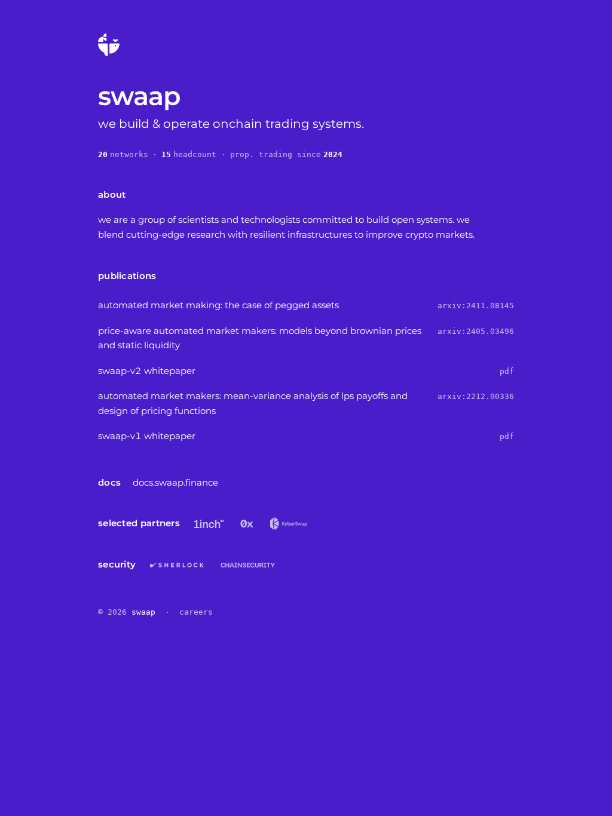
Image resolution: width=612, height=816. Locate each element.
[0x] (246, 524)
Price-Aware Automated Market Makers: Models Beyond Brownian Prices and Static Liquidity (259, 338)
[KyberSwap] (289, 523)
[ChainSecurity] (248, 565)
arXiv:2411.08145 (475, 305)
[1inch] (208, 524)
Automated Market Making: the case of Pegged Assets (218, 305)
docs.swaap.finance (175, 482)
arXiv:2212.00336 (475, 396)
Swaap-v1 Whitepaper (146, 435)
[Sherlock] (177, 565)
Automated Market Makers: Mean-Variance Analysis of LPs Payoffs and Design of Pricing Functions (253, 403)
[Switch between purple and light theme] (109, 44)
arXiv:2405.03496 (475, 331)
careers (196, 612)
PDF (507, 371)
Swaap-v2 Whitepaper (146, 370)
